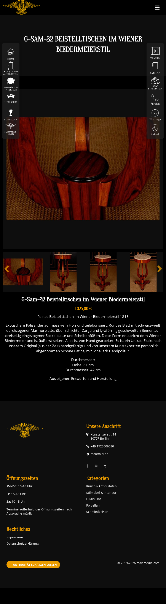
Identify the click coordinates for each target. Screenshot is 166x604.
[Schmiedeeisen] (10, 128)
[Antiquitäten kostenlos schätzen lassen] (155, 128)
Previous (6, 272)
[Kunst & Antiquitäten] (10, 67)
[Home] (10, 52)
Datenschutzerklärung (22, 543)
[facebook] (87, 466)
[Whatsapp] (155, 113)
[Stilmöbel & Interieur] (10, 83)
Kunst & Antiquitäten (101, 486)
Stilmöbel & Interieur (101, 493)
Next (159, 272)
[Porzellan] (10, 113)
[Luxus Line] (10, 98)
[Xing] (105, 466)
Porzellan (93, 505)
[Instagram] (96, 466)
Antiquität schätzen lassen (35, 565)
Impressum (14, 537)
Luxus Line (94, 499)
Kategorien (97, 478)
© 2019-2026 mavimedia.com (138, 563)
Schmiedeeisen (97, 512)
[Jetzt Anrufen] (155, 98)
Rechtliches (18, 529)
